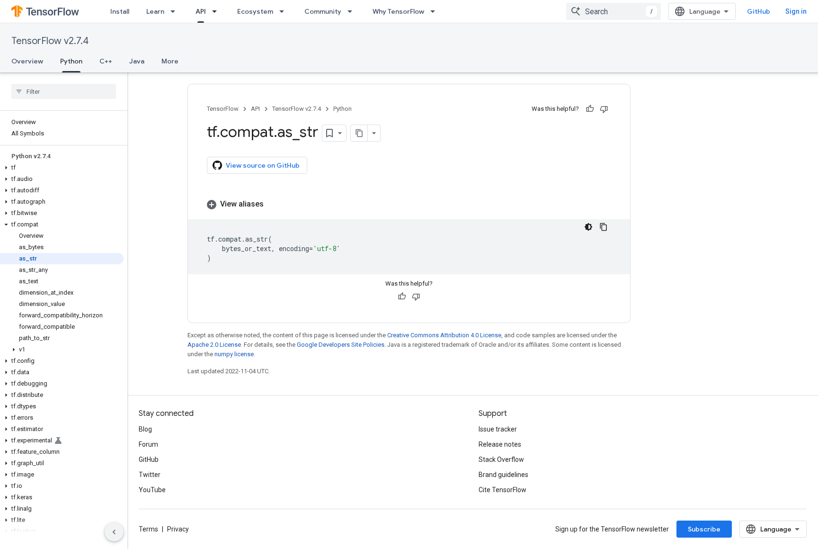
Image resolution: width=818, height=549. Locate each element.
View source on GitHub (263, 165)
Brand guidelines (503, 474)
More (169, 61)
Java (136, 61)
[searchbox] (63, 91)
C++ (105, 61)
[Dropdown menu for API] (217, 11)
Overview (27, 61)
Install (119, 11)
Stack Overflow (501, 459)
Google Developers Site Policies (340, 344)
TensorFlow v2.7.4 (50, 41)
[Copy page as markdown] (359, 133)
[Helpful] (590, 109)
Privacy (178, 529)
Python (71, 61)
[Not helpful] (604, 109)
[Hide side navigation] (114, 531)
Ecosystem (255, 11)
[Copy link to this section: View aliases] (273, 204)
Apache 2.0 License (214, 344)
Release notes (500, 444)
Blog (145, 429)
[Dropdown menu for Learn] (175, 11)
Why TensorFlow (398, 11)
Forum (148, 444)
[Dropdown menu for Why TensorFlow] (435, 11)
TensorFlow (223, 108)
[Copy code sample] (603, 226)
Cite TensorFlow (502, 490)
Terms (148, 529)
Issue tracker (498, 429)
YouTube (152, 490)
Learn (155, 11)
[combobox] (613, 11)
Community (322, 11)
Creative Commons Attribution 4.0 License (444, 335)
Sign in (796, 11)
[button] (62, 167)
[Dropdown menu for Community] (352, 11)
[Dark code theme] (588, 226)
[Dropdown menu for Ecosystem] (284, 11)
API (201, 11)
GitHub (758, 11)
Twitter (149, 474)
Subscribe (704, 529)
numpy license (234, 354)
